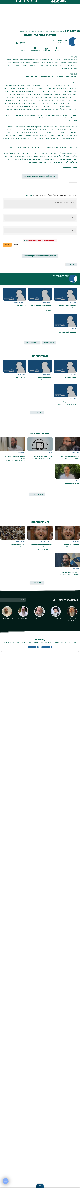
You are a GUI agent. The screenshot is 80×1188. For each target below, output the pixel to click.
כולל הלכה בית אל (20, 547)
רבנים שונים (73, 380)
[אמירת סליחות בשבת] (67, 477)
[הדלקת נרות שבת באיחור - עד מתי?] (12, 450)
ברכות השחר (75, 453)
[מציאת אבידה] (14, 372)
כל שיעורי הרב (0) (49, 342)
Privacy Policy (29, 250)
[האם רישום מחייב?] (14, 300)
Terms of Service (39, 250)
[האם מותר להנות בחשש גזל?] (65, 326)
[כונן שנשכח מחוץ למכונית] (65, 300)
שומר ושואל (73, 302)
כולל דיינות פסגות (21, 380)
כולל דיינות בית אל (46, 380)
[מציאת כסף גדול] (65, 372)
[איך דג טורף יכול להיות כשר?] (40, 449)
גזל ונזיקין (73, 329)
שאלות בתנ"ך (75, 541)
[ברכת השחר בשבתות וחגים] (67, 449)
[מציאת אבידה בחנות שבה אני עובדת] (40, 301)
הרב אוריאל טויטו (74, 486)
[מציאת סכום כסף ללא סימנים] (65, 396)
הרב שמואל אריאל (20, 460)
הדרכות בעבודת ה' (46, 541)
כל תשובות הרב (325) (32, 342)
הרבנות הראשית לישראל (45, 458)
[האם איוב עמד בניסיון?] (67, 538)
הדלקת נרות (21, 453)
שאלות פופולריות (40, 433)
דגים (50, 453)
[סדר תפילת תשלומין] (12, 538)
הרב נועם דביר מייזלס (73, 574)
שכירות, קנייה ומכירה (19, 302)
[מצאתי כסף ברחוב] (40, 372)
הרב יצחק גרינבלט (74, 458)
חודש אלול (76, 569)
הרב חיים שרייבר (75, 547)
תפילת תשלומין (20, 541)
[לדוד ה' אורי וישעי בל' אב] (67, 565)
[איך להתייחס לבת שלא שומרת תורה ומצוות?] (40, 539)
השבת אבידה (71, 264)
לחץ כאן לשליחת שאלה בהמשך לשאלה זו (40, 176)
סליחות (77, 480)
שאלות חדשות (40, 522)
